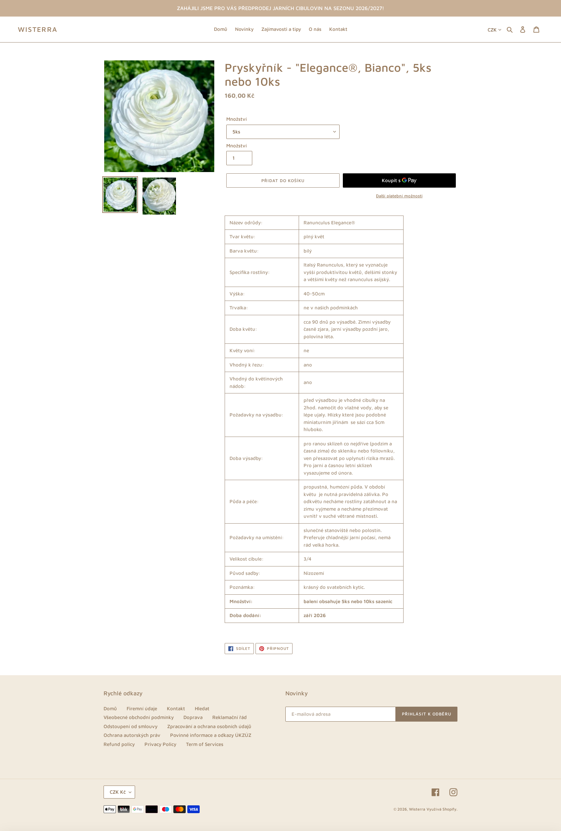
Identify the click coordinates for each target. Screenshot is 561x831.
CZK (492, 29)
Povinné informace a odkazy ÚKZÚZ (210, 735)
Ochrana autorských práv (132, 735)
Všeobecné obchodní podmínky (139, 717)
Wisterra (37, 29)
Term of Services (204, 744)
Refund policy (119, 744)
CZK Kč (118, 792)
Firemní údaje (142, 708)
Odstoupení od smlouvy (130, 726)
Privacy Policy (160, 744)
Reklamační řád (229, 717)
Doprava (193, 717)
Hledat (202, 708)
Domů (110, 708)
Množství (236, 119)
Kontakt (176, 708)
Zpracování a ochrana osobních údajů (209, 726)
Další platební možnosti (399, 195)
